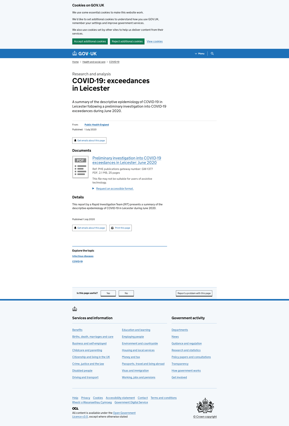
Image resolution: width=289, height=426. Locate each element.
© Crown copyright (205, 416)
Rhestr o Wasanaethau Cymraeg (92, 402)
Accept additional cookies (90, 41)
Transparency (180, 363)
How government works (186, 370)
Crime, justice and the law (88, 363)
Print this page (122, 227)
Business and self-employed (89, 343)
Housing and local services (138, 350)
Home (75, 61)
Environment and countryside (140, 343)
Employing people (133, 336)
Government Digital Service (131, 402)
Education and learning (136, 330)
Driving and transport (85, 377)
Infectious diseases (82, 256)
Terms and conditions (164, 397)
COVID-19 (114, 61)
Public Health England (97, 124)
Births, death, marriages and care (92, 336)
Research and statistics (186, 350)
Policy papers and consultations (191, 357)
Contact (143, 397)
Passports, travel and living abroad (143, 363)
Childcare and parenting (87, 350)
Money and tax (131, 357)
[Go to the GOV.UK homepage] (84, 53)
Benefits (77, 330)
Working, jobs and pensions (138, 377)
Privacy (85, 397)
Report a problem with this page (194, 293)
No (129, 293)
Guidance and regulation (187, 343)
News (175, 336)
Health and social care (93, 61)
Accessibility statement (120, 397)
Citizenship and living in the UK (91, 357)
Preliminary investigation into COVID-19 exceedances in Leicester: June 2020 (126, 160)
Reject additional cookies (127, 41)
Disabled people (82, 370)
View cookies (155, 41)
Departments (180, 330)
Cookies (98, 397)
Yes (111, 293)
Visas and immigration (135, 370)
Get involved (179, 377)
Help (75, 397)
